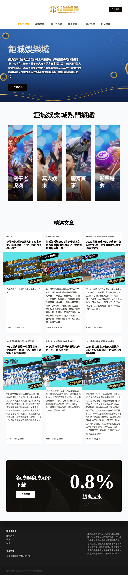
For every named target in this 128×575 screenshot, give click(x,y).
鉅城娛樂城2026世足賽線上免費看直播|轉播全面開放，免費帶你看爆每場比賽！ (64, 245)
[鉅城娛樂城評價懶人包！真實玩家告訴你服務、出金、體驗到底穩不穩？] (24, 268)
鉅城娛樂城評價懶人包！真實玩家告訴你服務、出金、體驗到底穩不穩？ (23, 245)
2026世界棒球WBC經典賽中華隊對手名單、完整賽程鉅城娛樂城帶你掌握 (103, 245)
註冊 (8, 542)
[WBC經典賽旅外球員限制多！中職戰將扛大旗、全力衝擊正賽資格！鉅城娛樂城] (24, 373)
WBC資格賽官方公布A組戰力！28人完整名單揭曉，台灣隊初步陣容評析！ (104, 350)
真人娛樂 (90, 24)
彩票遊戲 (105, 24)
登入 (8, 539)
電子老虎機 (56, 24)
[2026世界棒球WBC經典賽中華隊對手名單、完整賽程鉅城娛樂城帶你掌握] (103, 268)
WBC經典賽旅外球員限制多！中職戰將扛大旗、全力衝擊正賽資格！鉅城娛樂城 (23, 350)
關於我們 (10, 536)
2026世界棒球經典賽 (100, 236)
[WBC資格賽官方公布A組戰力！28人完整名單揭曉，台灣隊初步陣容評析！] (103, 373)
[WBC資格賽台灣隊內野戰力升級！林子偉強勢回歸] (64, 370)
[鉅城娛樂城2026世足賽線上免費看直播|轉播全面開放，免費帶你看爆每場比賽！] (64, 268)
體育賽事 (72, 24)
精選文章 (39, 24)
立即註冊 (115, 9)
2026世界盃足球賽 (52, 236)
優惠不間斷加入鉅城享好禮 (18, 556)
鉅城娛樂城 (23, 24)
